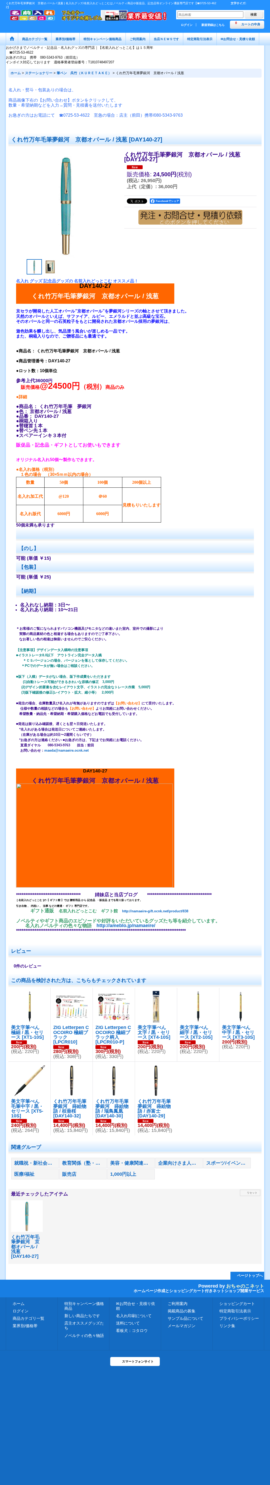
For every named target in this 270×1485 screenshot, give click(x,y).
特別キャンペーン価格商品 (84, 1306)
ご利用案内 (177, 1303)
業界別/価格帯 (25, 1325)
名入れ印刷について (134, 1315)
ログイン (186, 24)
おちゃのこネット (245, 1286)
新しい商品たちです (82, 1315)
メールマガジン (181, 1325)
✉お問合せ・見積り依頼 (135, 1306)
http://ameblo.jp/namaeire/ (126, 925)
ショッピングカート (237, 1303)
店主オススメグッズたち (84, 1325)
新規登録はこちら (213, 24)
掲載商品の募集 (181, 1311)
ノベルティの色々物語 (84, 1335)
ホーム (19, 1303)
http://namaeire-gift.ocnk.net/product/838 (155, 911)
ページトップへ (250, 1275)
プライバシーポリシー (239, 1318)
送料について (128, 1323)
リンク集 (227, 1325)
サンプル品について (185, 1318)
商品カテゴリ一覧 (28, 1318)
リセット (252, 1192)
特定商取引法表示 (235, 1311)
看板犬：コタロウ (132, 1330)
